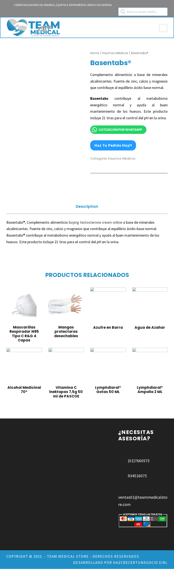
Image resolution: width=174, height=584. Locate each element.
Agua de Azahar (150, 327)
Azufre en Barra (108, 327)
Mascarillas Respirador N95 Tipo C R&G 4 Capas (24, 334)
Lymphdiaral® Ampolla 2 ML (150, 389)
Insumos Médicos (115, 53)
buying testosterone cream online (95, 222)
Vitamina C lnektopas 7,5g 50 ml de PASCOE (66, 392)
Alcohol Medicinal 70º (24, 389)
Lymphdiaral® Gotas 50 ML (108, 389)
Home (94, 53)
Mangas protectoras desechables (66, 331)
